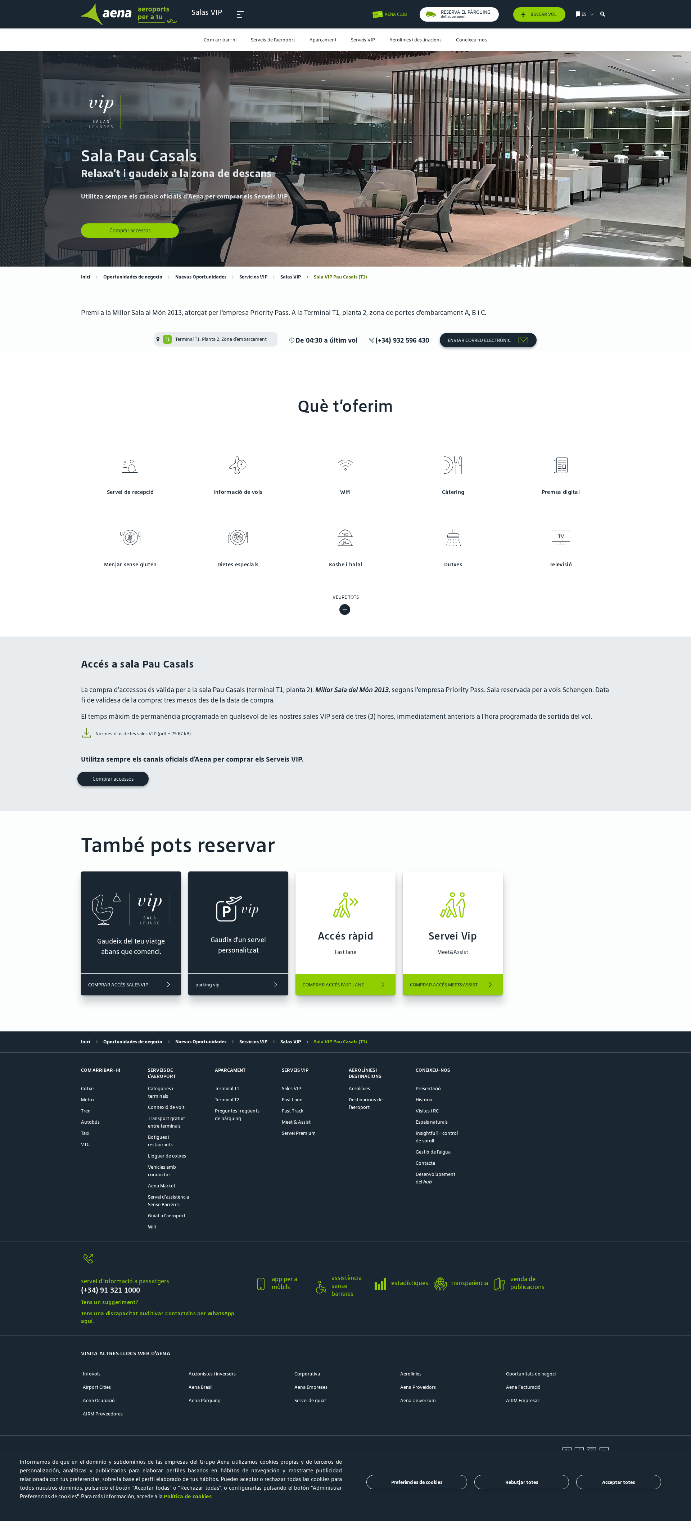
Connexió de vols (166, 1107)
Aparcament (323, 40)
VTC (85, 1144)
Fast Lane (292, 1100)
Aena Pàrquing (205, 1400)
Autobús (90, 1122)
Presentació (428, 1088)
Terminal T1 (227, 1088)
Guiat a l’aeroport (166, 1216)
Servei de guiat (310, 1400)
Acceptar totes (618, 1482)
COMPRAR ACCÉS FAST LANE (333, 985)
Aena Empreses (311, 1387)
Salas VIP (290, 277)
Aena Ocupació (99, 1400)
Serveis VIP (363, 40)
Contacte (425, 1163)
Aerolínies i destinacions (415, 40)
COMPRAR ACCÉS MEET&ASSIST (444, 985)
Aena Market (161, 1186)
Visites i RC (427, 1111)
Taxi (85, 1133)
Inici (85, 277)
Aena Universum (418, 1400)
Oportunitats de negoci (531, 1374)
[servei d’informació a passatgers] (164, 1263)
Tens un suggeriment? (109, 1302)
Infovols (91, 1374)
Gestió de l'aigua (433, 1152)
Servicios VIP (253, 277)
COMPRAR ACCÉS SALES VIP (118, 985)
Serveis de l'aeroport (273, 40)
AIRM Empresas (522, 1400)
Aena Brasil (200, 1387)
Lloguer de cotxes (167, 1156)
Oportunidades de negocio (132, 277)
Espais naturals (432, 1122)
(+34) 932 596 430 (402, 340)
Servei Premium (299, 1133)
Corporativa (307, 1374)
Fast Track (292, 1111)
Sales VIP (291, 1088)
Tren (86, 1111)
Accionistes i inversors (212, 1374)
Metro (87, 1100)
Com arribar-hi (220, 40)
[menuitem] (220, 39)
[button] (240, 14)
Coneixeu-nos (471, 40)
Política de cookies (188, 1496)
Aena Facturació (523, 1387)
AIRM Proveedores (103, 1414)
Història (424, 1100)
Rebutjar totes (521, 1482)
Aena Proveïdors (418, 1387)
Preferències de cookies (416, 1482)
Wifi (152, 1227)
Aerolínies (359, 1088)
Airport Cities (97, 1387)
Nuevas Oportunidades (200, 277)
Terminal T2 (227, 1100)
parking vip (207, 985)
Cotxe (87, 1088)
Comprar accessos (129, 230)
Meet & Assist (296, 1122)
